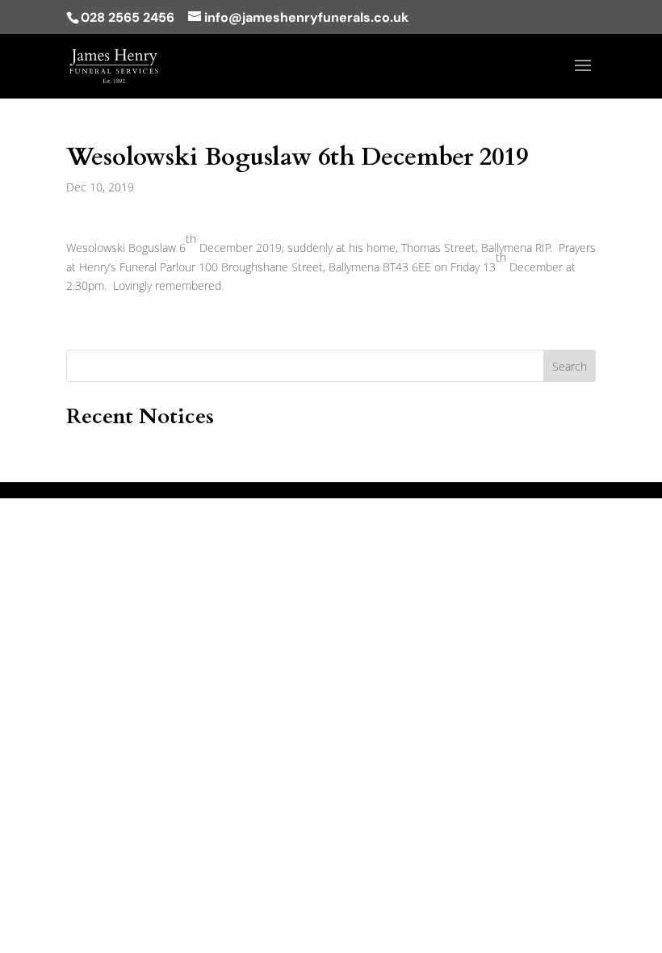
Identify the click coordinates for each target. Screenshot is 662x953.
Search (569, 366)
